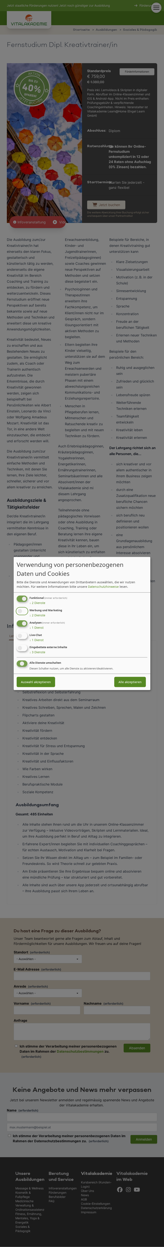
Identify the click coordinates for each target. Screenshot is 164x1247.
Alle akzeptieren (130, 682)
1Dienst (36, 628)
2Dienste (37, 603)
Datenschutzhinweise (103, 587)
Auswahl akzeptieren (36, 682)
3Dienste (37, 652)
